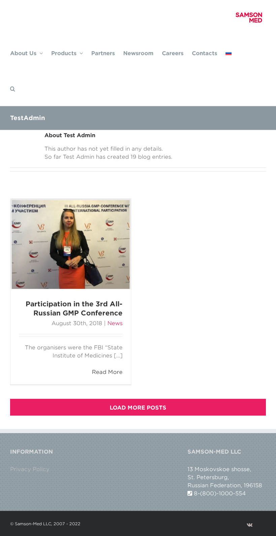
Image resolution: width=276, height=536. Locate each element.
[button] (12, 88)
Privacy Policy (29, 469)
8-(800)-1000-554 (220, 493)
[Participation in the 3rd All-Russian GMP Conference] (71, 244)
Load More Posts (138, 407)
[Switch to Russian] (229, 52)
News (115, 323)
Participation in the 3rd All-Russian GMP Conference (74, 308)
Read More (107, 372)
